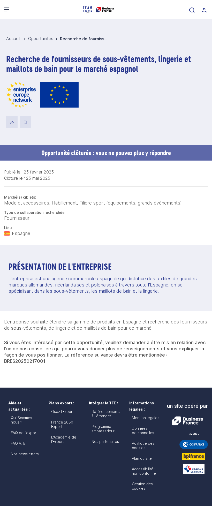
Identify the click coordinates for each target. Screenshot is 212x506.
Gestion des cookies (142, 486)
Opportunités (40, 38)
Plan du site (142, 458)
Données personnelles (143, 430)
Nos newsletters (25, 454)
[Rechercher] (191, 9)
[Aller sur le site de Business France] (187, 421)
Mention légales (145, 418)
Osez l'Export (62, 411)
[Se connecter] (204, 9)
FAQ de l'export (24, 433)
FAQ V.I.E (18, 443)
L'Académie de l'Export (63, 439)
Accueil (13, 38)
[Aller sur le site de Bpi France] (193, 456)
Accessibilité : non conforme (144, 471)
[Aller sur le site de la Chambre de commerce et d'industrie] (193, 444)
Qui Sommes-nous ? (22, 420)
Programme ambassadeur (103, 428)
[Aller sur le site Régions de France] (194, 469)
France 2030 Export (62, 424)
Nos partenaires (105, 441)
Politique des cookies (143, 445)
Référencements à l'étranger (106, 413)
